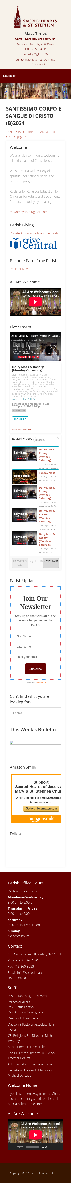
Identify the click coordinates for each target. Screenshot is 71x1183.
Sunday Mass (47, 473)
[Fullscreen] (58, 1147)
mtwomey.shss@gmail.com (29, 212)
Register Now (19, 269)
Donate (20, 419)
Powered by (21, 429)
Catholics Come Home (28, 1104)
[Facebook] (13, 846)
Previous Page (20, 563)
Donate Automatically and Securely (34, 233)
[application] (35, 1134)
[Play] (13, 1147)
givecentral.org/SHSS (23, 399)
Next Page (51, 561)
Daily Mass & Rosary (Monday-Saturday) (47, 455)
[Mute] (52, 1147)
